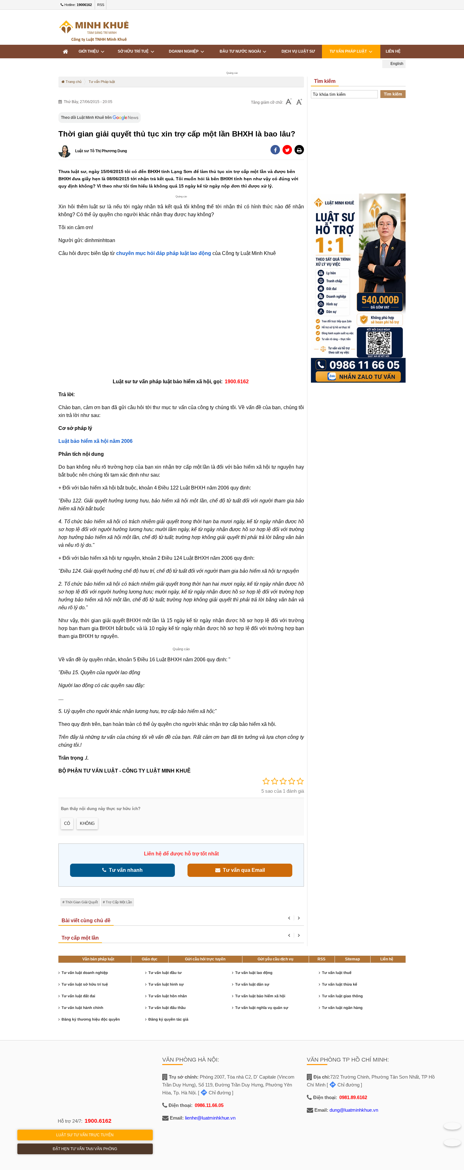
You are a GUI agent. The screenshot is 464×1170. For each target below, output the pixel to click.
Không (87, 823)
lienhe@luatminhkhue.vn (210, 1118)
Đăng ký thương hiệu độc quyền (91, 1019)
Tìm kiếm (393, 94)
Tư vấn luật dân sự (252, 984)
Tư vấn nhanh (124, 870)
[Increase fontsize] (299, 102)
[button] (299, 149)
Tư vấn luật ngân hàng (342, 1007)
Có (67, 823)
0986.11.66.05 (209, 1105)
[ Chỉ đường (214, 1092)
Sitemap (352, 959)
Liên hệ (393, 51)
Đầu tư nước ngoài (241, 51)
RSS (100, 5)
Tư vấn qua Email (242, 870)
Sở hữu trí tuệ (134, 51)
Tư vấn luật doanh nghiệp (85, 972)
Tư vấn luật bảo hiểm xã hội (260, 996)
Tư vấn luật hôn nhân (167, 996)
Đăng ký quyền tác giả (168, 1019)
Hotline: (77, 5)
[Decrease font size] (289, 102)
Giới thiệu (90, 51)
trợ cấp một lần (119, 902)
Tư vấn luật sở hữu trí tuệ (85, 984)
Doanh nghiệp (184, 51)
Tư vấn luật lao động (253, 972)
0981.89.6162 (353, 1097)
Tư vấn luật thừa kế (339, 984)
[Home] (65, 51)
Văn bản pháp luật (98, 959)
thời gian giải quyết (81, 902)
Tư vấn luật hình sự (166, 984)
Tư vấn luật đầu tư (164, 972)
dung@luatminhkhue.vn (354, 1110)
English (396, 63)
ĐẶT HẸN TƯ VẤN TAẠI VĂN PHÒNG (85, 1149)
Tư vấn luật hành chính (82, 1007)
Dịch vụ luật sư (298, 51)
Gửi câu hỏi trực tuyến (205, 959)
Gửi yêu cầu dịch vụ (275, 959)
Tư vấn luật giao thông (342, 996)
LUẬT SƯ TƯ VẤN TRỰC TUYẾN (85, 1135)
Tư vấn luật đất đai (78, 996)
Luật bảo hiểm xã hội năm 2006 (95, 441)
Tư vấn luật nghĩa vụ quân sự (261, 1007)
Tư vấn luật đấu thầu (167, 1007)
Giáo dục (150, 959)
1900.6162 (98, 1121)
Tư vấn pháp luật (349, 51)
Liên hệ (386, 959)
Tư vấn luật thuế (336, 972)
